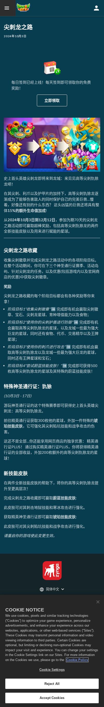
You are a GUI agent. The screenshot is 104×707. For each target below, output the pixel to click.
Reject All (52, 684)
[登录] (96, 8)
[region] (52, 651)
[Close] (97, 601)
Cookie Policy (77, 660)
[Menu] (8, 8)
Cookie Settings (52, 670)
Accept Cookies (52, 698)
